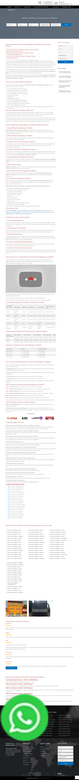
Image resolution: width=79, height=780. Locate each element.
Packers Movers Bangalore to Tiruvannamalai (58, 554)
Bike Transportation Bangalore (44, 212)
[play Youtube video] (31, 279)
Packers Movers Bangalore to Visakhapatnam (58, 538)
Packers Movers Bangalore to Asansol (57, 536)
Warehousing (25, 758)
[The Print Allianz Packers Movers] (12, 418)
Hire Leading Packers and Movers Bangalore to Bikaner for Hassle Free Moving (22, 49)
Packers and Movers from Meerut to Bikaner (16, 516)
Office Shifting (26, 749)
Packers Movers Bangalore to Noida (14, 530)
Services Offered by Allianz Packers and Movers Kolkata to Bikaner (19, 53)
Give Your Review (11, 668)
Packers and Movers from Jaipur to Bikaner (15, 489)
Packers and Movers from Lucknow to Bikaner (16, 509)
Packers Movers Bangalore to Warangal (57, 558)
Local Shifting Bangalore (23, 210)
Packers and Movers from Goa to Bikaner (15, 497)
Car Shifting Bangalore (16, 212)
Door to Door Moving (27, 751)
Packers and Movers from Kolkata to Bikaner (16, 499)
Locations (55, 7)
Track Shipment (26, 764)
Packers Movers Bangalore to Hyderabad (36, 538)
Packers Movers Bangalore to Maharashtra (15, 564)
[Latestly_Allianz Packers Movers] (37, 418)
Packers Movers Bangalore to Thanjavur (14, 586)
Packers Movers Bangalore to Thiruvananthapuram (12, 583)
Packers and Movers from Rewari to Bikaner (16, 491)
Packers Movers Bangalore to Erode (14, 556)
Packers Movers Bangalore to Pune (35, 532)
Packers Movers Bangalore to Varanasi (14, 581)
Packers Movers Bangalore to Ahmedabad (37, 542)
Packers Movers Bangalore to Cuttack (14, 554)
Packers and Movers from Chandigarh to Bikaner (16, 501)
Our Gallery (42, 753)
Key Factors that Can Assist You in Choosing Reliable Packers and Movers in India (65, 86)
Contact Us (11, 9)
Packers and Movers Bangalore (26, 409)
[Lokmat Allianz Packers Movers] (49, 418)
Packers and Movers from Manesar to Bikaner (16, 496)
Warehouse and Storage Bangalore (23, 213)
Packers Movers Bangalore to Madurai (14, 574)
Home (9, 7)
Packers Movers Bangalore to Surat (35, 546)
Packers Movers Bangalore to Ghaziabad (15, 536)
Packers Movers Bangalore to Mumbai (36, 530)
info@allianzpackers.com (65, 4)
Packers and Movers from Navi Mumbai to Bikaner (17, 506)
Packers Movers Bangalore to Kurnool (36, 556)
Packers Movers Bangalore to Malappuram (37, 558)
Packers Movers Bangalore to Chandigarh (15, 550)
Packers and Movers (41, 7)
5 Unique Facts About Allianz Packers (13, 54)
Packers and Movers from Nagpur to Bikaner (16, 511)
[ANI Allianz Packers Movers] (24, 418)
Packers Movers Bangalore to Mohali (57, 542)
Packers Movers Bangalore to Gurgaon (14, 538)
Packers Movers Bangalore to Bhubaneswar (58, 540)
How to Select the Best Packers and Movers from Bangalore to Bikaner (21, 56)
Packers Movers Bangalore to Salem (14, 552)
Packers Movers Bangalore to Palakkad (57, 552)
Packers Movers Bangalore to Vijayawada (58, 532)
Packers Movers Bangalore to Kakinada (36, 552)
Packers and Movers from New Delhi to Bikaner (16, 487)
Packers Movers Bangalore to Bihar (14, 540)
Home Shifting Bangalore (11, 210)
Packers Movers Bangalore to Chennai (57, 530)
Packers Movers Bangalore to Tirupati (14, 590)
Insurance (25, 760)
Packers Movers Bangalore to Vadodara (36, 534)
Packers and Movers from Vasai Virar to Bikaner (16, 514)
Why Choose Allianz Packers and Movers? (14, 51)
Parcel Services (26, 762)
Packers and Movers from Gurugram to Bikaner (16, 492)
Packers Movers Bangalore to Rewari (57, 544)
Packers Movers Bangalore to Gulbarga (14, 558)
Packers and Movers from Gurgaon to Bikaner (16, 486)
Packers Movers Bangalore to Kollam (36, 554)
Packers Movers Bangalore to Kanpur (14, 570)
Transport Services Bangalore (29, 212)
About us (18, 7)
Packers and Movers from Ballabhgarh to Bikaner (17, 494)
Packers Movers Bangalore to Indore (14, 546)
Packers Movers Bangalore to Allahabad (15, 562)
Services (27, 7)
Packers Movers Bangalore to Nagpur (14, 572)
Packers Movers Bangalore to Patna (14, 542)
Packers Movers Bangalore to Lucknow (14, 568)
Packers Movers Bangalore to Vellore (57, 556)
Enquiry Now (66, 7)
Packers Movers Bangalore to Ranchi (36, 548)
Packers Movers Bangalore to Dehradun (57, 534)
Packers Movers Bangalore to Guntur (36, 550)
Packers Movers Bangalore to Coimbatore (36, 536)
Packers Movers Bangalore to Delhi (14, 532)
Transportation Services (28, 753)
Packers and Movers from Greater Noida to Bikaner (17, 504)
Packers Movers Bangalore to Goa (13, 576)
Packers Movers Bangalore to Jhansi (57, 548)
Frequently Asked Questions (12, 57)
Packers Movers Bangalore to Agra (13, 534)
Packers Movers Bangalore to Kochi (56, 546)
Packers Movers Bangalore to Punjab (14, 544)
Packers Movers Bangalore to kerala (35, 540)
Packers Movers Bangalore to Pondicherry (15, 592)
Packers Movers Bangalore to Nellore (57, 550)
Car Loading (25, 755)
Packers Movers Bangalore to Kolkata (36, 544)
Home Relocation (26, 747)
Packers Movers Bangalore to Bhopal (14, 548)
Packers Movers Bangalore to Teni (13, 588)
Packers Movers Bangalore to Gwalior (14, 578)
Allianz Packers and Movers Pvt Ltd (45, 778)
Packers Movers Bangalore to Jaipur (14, 566)
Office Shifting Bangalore (36, 210)
